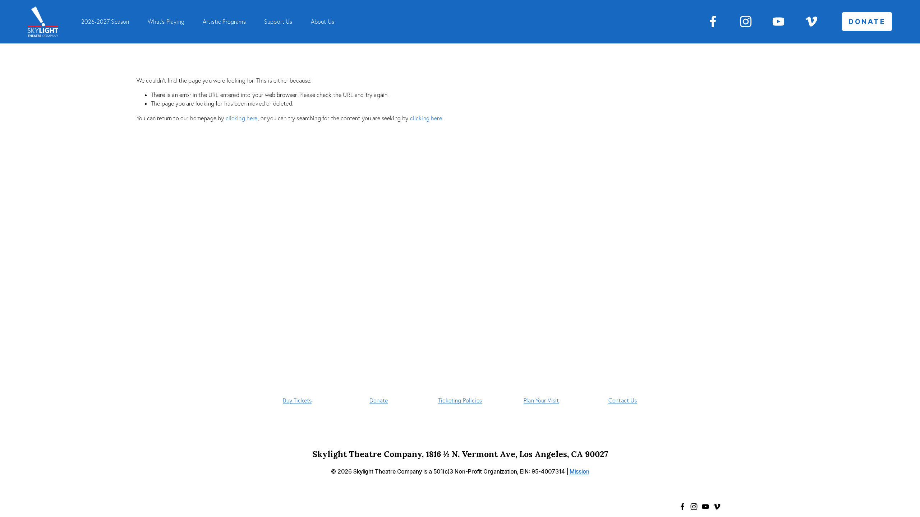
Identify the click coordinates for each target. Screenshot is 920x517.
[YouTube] (778, 21)
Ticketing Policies (460, 400)
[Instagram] (746, 21)
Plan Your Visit (541, 400)
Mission (579, 472)
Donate (378, 400)
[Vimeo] (811, 21)
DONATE (867, 21)
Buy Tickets (297, 400)
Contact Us (622, 400)
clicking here (242, 118)
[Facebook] (713, 21)
